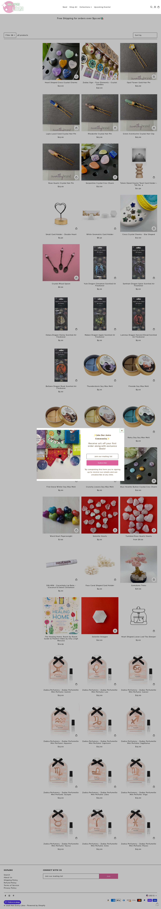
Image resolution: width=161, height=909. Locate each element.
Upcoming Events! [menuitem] (102, 7)
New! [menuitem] (65, 7)
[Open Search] (151, 7)
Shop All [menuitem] (73, 7)
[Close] (122, 430)
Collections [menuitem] (85, 7)
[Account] (155, 7)
